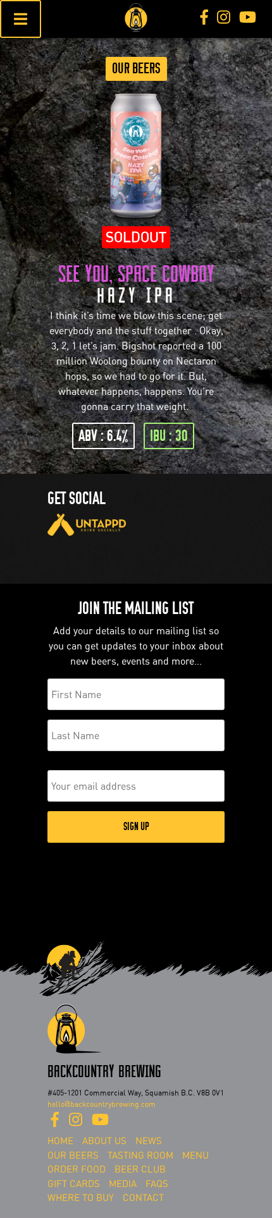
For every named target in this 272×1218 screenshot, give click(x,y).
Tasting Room (140, 1155)
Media (123, 1184)
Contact (143, 1197)
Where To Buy (80, 1197)
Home (60, 1141)
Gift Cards (73, 1184)
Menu (195, 1155)
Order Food (76, 1169)
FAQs (156, 1184)
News (148, 1141)
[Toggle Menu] (20, 19)
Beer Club (140, 1169)
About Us (104, 1141)
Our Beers (136, 68)
